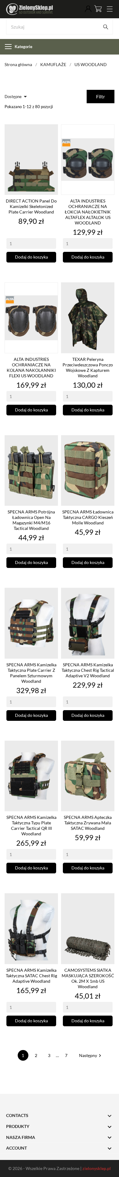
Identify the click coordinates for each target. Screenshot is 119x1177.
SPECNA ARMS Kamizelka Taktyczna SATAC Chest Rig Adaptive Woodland (31, 975)
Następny (91, 1055)
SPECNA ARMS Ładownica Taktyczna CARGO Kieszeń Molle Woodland (88, 517)
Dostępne (17, 96)
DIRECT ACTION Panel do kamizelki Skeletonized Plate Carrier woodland (31, 206)
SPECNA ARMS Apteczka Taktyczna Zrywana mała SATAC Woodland (88, 823)
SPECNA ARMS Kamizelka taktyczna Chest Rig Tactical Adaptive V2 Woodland (88, 670)
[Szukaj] (105, 26)
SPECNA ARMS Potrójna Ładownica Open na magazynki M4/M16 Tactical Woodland (31, 520)
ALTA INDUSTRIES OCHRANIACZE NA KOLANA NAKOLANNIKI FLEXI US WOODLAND (31, 367)
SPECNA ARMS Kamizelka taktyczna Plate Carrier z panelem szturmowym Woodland (31, 673)
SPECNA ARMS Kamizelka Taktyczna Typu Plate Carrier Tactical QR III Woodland (31, 825)
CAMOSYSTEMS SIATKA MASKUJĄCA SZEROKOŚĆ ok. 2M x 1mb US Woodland (88, 978)
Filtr (100, 96)
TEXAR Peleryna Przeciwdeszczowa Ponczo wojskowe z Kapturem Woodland (88, 367)
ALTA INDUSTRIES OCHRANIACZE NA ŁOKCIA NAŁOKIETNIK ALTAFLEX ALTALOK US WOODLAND (88, 211)
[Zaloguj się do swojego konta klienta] (88, 9)
